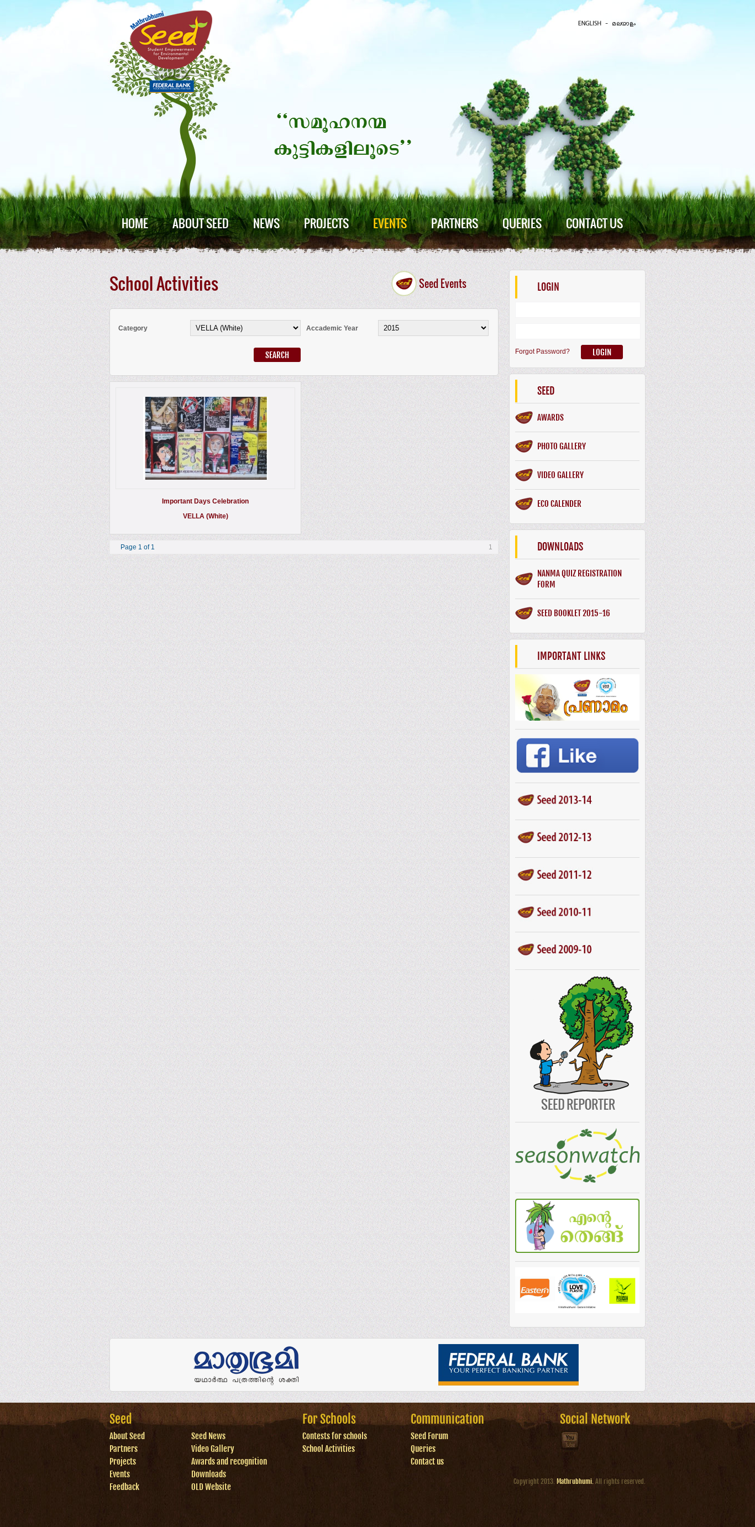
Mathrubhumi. (575, 1481)
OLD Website (211, 1487)
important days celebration (205, 501)
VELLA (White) (205, 516)
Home (135, 223)
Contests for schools (334, 1436)
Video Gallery (212, 1449)
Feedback (124, 1487)
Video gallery (560, 475)
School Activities (328, 1449)
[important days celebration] (205, 477)
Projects (326, 223)
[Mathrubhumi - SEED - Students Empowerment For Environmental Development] (171, 91)
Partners (454, 223)
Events (390, 223)
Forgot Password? (542, 351)
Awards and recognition (229, 1461)
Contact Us (594, 223)
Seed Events (442, 283)
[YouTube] (570, 1449)
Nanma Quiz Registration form (579, 579)
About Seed (200, 223)
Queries (522, 223)
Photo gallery (561, 446)
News (266, 223)
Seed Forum (429, 1436)
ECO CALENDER (559, 503)
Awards (550, 417)
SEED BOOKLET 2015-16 (573, 613)
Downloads (208, 1474)
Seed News (208, 1436)
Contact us (427, 1461)
